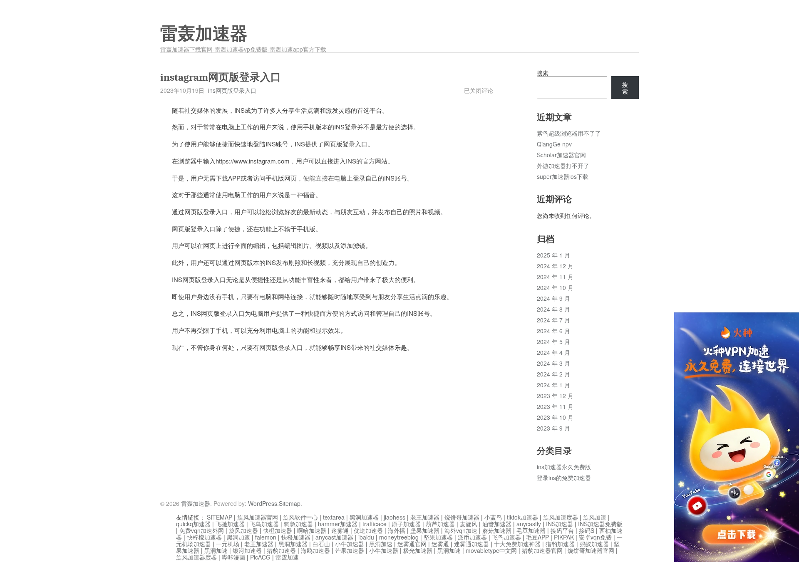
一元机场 (227, 544)
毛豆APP (537, 537)
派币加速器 (472, 537)
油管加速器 (496, 524)
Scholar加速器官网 (561, 155)
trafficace (374, 524)
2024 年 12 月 (555, 266)
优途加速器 (368, 530)
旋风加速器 (243, 530)
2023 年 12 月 (555, 395)
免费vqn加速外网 (201, 530)
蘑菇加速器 (496, 530)
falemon (265, 537)
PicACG (260, 557)
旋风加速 (594, 517)
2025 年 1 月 (553, 255)
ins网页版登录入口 (232, 90)
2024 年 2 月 (553, 374)
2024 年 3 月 (553, 363)
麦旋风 (468, 524)
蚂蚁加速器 (594, 544)
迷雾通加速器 (471, 544)
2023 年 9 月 (553, 428)
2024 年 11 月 (555, 276)
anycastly (528, 524)
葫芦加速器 (440, 524)
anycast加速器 (334, 537)
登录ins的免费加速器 (564, 477)
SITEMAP (219, 517)
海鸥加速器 (315, 550)
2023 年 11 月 (555, 406)
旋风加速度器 (560, 517)
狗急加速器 (298, 524)
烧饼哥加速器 (461, 517)
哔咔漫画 (233, 557)
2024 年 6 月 (553, 331)
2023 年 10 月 (555, 417)
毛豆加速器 (531, 530)
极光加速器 (417, 550)
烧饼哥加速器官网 (591, 550)
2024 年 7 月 (553, 320)
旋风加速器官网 (257, 517)
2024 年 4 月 (553, 352)
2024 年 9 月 (553, 298)
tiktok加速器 (522, 517)
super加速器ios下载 (562, 176)
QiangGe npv (554, 144)
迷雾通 (340, 530)
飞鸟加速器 (264, 524)
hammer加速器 (337, 524)
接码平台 (562, 530)
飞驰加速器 (230, 524)
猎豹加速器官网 (542, 550)
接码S (586, 530)
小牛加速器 (349, 544)
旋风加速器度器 (196, 557)
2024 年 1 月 (553, 385)
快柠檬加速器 (204, 537)
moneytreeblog (399, 537)
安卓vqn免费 (595, 537)
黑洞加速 (238, 537)
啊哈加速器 (311, 530)
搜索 (542, 73)
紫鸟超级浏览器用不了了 (569, 133)
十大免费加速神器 (517, 544)
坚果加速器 (424, 530)
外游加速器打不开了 (563, 165)
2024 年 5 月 (553, 341)
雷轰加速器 (204, 33)
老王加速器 (424, 517)
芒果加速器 (349, 550)
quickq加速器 (193, 524)
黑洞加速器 (364, 517)
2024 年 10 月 (555, 287)
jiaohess (394, 517)
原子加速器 (406, 524)
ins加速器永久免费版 (564, 467)
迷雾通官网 (412, 544)
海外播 (396, 530)
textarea (334, 517)
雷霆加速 (287, 557)
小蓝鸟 (493, 517)
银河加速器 (247, 550)
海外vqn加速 (460, 530)
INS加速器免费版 (600, 524)
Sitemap (289, 503)
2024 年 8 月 (553, 309)
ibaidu (366, 537)
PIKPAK (564, 537)
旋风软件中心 (300, 517)
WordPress (262, 503)
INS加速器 (559, 524)
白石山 (321, 544)
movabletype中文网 (491, 550)
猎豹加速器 (560, 544)
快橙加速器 (277, 530)
